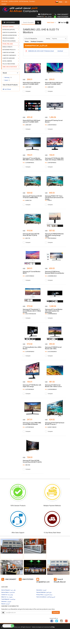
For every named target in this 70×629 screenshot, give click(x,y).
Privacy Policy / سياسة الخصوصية (44, 594)
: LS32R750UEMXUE (50, 238)
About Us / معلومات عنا (6, 597)
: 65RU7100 (26, 238)
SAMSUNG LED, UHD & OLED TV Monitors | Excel (41, 51)
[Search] (38, 22)
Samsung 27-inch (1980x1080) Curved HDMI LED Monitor (32, 423)
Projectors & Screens (9, 41)
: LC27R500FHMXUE (28, 162)
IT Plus (53, 627)
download (60, 51)
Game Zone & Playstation (10, 66)
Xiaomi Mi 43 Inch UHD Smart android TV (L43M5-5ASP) (53, 83)
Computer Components (9, 55)
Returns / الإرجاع (5, 603)
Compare (28, 91)
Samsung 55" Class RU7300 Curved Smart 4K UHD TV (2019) (32, 461)
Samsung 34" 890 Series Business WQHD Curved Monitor (54, 272)
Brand (5, 73)
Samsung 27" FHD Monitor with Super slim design (32, 385)
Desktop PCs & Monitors (9, 32)
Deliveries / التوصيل (6, 601)
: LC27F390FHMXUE (28, 427)
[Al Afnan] (66, 621)
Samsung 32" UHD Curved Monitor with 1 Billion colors (53, 385)
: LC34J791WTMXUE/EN (29, 313)
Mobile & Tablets (7, 46)
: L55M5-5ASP (27, 124)
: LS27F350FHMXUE (28, 389)
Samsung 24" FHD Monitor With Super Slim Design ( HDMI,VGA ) (54, 158)
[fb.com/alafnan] (52, 621)
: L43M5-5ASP (49, 87)
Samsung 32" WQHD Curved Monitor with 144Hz (53, 347)
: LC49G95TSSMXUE (50, 124)
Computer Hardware (9, 58)
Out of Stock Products (10, 85)
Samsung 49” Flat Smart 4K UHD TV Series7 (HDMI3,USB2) (32, 196)
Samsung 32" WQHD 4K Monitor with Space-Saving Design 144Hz (54, 235)
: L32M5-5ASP (27, 87)
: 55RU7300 (26, 465)
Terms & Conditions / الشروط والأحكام (45, 597)
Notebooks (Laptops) (9, 29)
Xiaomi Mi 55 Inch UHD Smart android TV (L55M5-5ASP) (31, 121)
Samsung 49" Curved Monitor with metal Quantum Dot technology (54, 311)
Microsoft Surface (8, 26)
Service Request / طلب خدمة (8, 590)
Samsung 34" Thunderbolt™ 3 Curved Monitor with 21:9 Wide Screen (32, 311)
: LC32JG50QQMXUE (51, 351)
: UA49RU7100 (27, 200)
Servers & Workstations (10, 35)
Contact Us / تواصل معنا (7, 594)
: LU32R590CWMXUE (51, 389)
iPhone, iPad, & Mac (8, 44)
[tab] (46, 45)
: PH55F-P (48, 200)
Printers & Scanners (8, 38)
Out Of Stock (7, 89)
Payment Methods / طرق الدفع (43, 592)
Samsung (8, 77)
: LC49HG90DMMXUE (51, 313)
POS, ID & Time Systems (9, 64)
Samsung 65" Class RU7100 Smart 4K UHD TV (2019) (31, 234)
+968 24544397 (10, 579)
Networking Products (9, 49)
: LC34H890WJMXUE (51, 276)
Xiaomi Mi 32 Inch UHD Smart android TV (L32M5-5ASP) (31, 83)
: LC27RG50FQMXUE (28, 351)
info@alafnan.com (46, 14)
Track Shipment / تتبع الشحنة (8, 599)
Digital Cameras (7, 61)
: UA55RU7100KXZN (50, 427)
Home (27, 41)
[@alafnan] (57, 621)
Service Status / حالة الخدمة (8, 592)
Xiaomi (7, 80)
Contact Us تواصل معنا (44, 16)
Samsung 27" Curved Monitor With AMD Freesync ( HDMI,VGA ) (32, 158)
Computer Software (8, 52)
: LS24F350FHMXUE (50, 162)
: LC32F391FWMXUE (28, 276)
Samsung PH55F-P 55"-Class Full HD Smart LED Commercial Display (54, 197)
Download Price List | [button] (36, 45)
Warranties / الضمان (41, 590)
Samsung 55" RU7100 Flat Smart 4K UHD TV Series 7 (54, 423)
